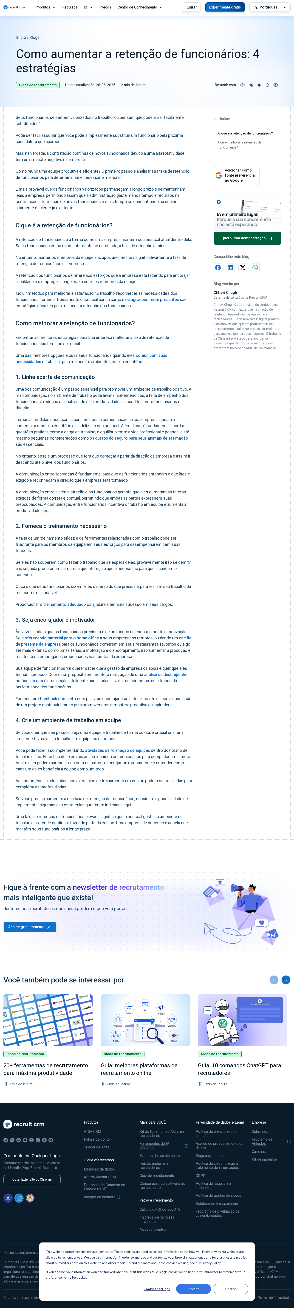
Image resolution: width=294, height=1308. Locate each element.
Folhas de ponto (97, 1139)
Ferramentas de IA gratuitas (154, 1146)
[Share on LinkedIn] (230, 267)
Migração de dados (99, 1169)
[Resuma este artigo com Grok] (267, 85)
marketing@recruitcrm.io (27, 1253)
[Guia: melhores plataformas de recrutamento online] (145, 1020)
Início (21, 37)
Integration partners (99, 1197)
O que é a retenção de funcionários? (245, 133)
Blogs (34, 37)
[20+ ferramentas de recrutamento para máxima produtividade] (48, 1020)
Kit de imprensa (264, 1159)
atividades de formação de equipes (117, 750)
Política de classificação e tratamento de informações (217, 1166)
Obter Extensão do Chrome (32, 1179)
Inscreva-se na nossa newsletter (157, 1219)
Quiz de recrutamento (157, 1176)
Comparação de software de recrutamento (162, 1186)
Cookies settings (157, 1289)
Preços (105, 7)
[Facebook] (5, 1140)
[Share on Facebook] (218, 267)
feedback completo (58, 698)
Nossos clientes (153, 1230)
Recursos (70, 7)
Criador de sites (97, 1147)
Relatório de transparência (217, 1204)
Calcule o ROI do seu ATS (160, 1210)
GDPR (200, 1176)
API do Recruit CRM (100, 1177)
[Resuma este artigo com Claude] (251, 85)
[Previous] (274, 980)
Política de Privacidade (274, 1297)
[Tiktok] (44, 1140)
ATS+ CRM (92, 1132)
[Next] (286, 980)
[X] (12, 1140)
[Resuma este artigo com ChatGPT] (242, 85)
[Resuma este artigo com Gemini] (259, 85)
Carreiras (259, 1152)
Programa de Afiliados (262, 1141)
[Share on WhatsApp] (255, 267)
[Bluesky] (50, 1140)
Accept (193, 1289)
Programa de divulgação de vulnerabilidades (218, 1213)
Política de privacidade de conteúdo (216, 1134)
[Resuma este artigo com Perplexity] (275, 85)
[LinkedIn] (18, 1140)
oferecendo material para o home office (62, 637)
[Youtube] (25, 1140)
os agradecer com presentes (152, 299)
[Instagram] (31, 1140)
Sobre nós (260, 1132)
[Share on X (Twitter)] (242, 267)
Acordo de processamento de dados (219, 1146)
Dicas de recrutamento (38, 85)
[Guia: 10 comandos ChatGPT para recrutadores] (242, 1020)
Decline (230, 1289)
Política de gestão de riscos (218, 1196)
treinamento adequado (64, 604)
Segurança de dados (212, 1156)
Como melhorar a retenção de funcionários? (240, 144)
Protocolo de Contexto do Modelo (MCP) (104, 1187)
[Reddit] (38, 1140)
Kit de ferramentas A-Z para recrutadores (162, 1134)
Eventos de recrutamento (160, 1156)
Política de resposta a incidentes (213, 1186)
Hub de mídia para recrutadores (154, 1166)
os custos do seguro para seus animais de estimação (139, 438)
